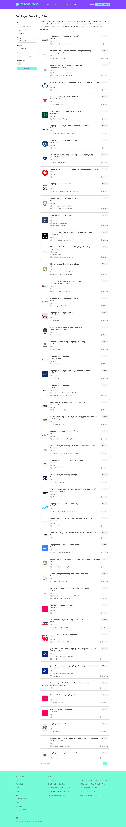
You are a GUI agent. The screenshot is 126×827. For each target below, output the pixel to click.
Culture (58, 4)
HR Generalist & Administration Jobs (92, 784)
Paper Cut (19, 784)
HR (52, 4)
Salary (19, 53)
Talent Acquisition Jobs (56, 795)
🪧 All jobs (52, 780)
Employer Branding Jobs (56, 784)
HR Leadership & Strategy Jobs (59, 788)
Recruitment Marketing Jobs (58, 791)
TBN (17, 788)
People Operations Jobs (88, 788)
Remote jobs (21, 60)
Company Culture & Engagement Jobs (93, 780)
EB (44, 4)
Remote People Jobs (87, 791)
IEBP (17, 795)
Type (18, 30)
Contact (19, 806)
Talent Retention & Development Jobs (93, 795)
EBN (74, 4)
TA (48, 4)
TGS (17, 791)
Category (20, 38)
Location (20, 45)
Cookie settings (21, 810)
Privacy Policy (21, 802)
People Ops (67, 4)
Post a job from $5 (103, 4)
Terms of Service (22, 799)
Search (19, 23)
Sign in (91, 4)
